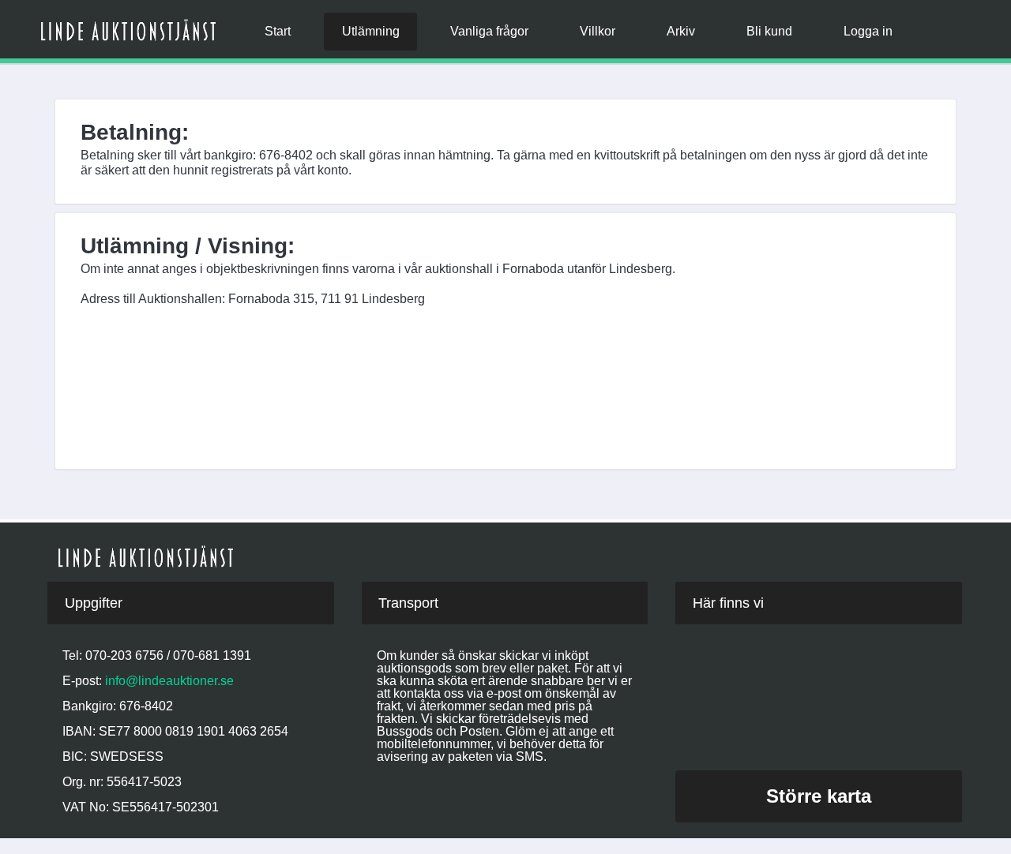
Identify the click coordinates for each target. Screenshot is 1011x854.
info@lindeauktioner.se (169, 680)
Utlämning (371, 31)
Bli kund (769, 31)
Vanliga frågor (489, 31)
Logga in (868, 31)
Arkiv (681, 31)
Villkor (597, 31)
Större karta (818, 796)
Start (278, 31)
